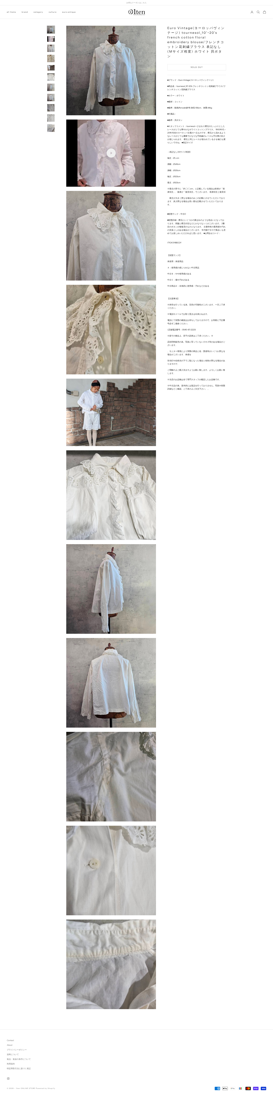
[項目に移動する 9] (51, 108)
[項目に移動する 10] (51, 118)
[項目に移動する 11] (51, 128)
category (38, 12)
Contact (10, 1040)
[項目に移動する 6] (51, 77)
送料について (13, 1054)
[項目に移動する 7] (51, 87)
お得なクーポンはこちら (136, 3)
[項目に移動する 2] (51, 39)
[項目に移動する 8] (51, 98)
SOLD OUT (197, 67)
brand (25, 12)
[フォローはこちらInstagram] (8, 1078)
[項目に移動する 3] (51, 48)
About (9, 1045)
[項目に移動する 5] (51, 68)
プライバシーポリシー (17, 1049)
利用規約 (11, 1064)
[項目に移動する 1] (51, 30)
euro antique (69, 12)
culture (53, 12)
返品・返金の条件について (19, 1059)
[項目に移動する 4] (51, 58)
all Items (11, 12)
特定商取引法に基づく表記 (19, 1068)
